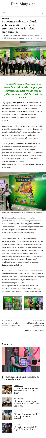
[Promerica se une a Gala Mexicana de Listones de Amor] (21, 359)
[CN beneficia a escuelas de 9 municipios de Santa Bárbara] (7, 415)
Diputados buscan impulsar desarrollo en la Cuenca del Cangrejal (26, 403)
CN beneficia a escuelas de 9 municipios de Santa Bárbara (26, 416)
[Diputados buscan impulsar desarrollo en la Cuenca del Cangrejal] (7, 402)
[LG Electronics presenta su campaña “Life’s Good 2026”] (7, 389)
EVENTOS (6, 18)
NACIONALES (18, 398)
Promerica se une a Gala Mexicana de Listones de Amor (20, 378)
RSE (3, 374)
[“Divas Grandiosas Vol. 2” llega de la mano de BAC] (7, 428)
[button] (43, 13)
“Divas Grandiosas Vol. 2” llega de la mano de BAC (25, 428)
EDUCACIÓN (18, 411)
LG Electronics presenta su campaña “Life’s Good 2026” (26, 390)
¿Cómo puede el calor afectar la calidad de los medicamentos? (11, 325)
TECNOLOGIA (18, 385)
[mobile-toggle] (3, 13)
